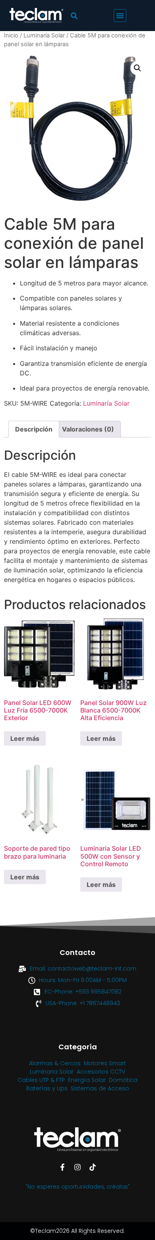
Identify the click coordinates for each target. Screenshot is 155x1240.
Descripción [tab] (33, 429)
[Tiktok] (92, 1167)
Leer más (24, 738)
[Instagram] (77, 1167)
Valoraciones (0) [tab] (88, 429)
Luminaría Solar (44, 35)
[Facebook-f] (62, 1167)
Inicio (11, 35)
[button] (120, 15)
